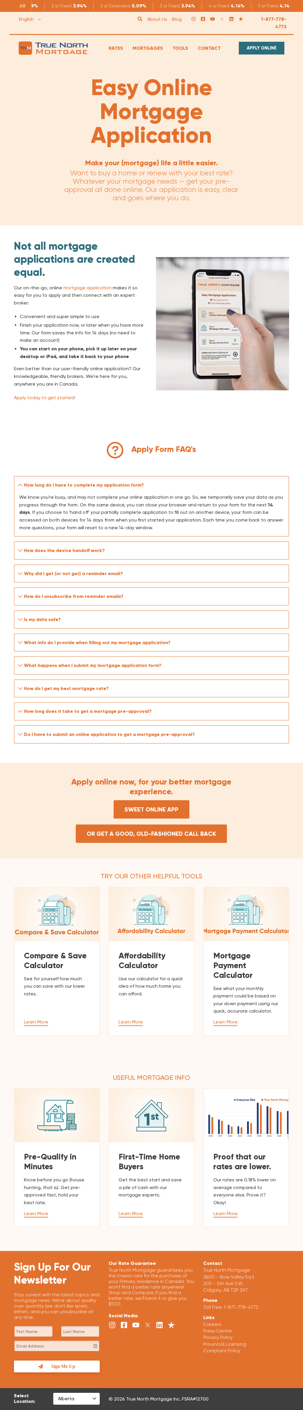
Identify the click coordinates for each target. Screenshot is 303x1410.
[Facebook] (203, 19)
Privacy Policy (218, 1337)
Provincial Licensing (224, 1344)
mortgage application (87, 288)
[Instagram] (193, 19)
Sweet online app (151, 809)
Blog (177, 19)
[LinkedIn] (231, 19)
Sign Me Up (63, 1366)
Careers (212, 1324)
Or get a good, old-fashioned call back (151, 833)
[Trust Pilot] (240, 19)
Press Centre (217, 1331)
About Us (157, 19)
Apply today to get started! (44, 397)
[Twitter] (222, 19)
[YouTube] (212, 19)
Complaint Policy (221, 1350)
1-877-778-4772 (273, 23)
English (26, 19)
